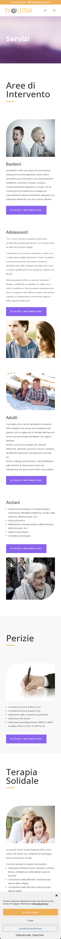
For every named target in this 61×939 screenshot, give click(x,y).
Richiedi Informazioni (26, 210)
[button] (56, 895)
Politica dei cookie (23, 935)
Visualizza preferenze (30, 928)
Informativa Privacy (40, 904)
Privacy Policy (38, 935)
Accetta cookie (30, 912)
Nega (30, 920)
